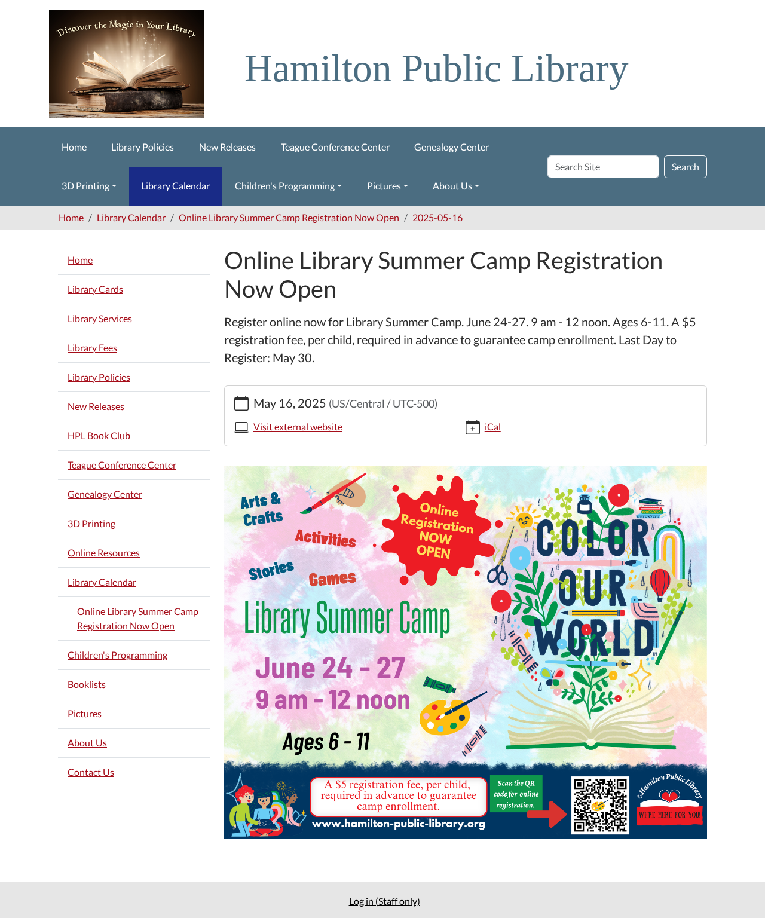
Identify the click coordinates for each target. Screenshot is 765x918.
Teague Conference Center (335, 146)
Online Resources (104, 552)
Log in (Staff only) (384, 901)
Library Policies (142, 146)
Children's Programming (285, 185)
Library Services (100, 318)
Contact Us (91, 772)
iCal (493, 426)
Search (685, 166)
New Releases (227, 146)
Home (74, 146)
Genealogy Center (451, 146)
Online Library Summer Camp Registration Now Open (289, 217)
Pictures (384, 185)
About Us (452, 185)
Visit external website (297, 426)
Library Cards (95, 289)
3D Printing (85, 185)
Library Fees (92, 347)
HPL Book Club (99, 435)
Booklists (87, 684)
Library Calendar (175, 185)
